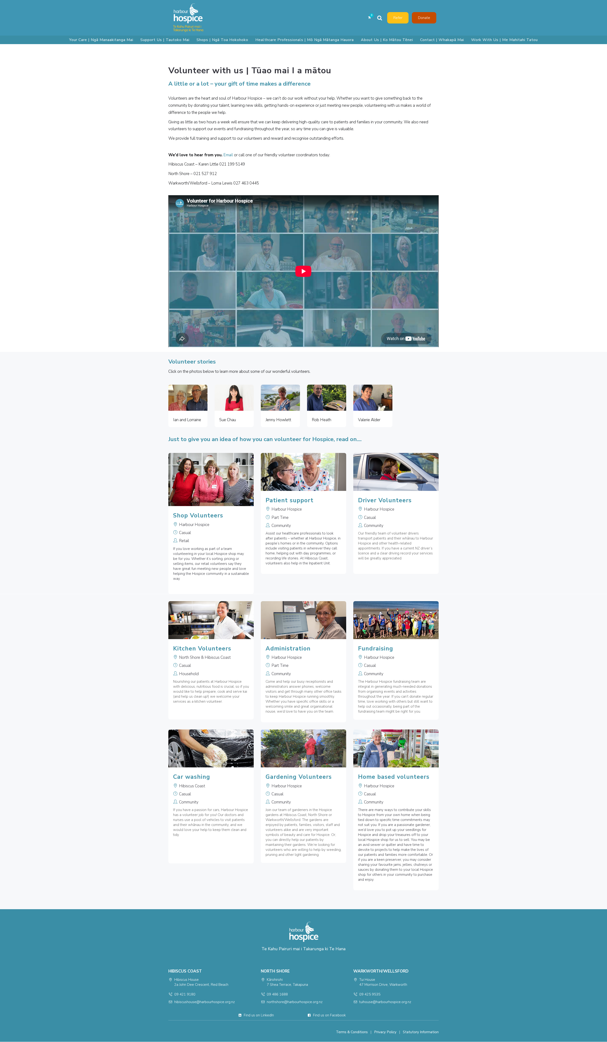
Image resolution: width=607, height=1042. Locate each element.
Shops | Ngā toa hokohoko (222, 39)
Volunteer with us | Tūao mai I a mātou (249, 70)
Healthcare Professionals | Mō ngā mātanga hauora (304, 39)
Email (228, 155)
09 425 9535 (369, 994)
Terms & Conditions (352, 1032)
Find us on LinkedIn (259, 1015)
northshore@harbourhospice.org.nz (294, 1002)
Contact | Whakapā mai (442, 39)
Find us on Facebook (329, 1015)
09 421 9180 (184, 994)
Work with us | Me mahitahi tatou (504, 39)
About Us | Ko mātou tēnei (387, 39)
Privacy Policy (385, 1032)
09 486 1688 (277, 994)
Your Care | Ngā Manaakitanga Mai (101, 39)
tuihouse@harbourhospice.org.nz (385, 1002)
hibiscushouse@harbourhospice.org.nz (204, 1002)
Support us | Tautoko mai (164, 39)
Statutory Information (421, 1032)
